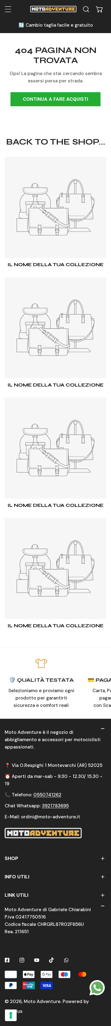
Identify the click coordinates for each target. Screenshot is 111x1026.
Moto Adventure (42, 1001)
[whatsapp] (97, 987)
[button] (99, 9)
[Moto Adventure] (53, 9)
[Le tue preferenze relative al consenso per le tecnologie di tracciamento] (11, 1015)
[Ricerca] (86, 9)
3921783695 (55, 806)
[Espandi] (8, 9)
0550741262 (47, 795)
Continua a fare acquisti (55, 99)
